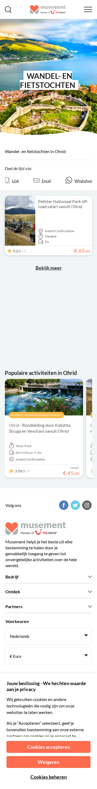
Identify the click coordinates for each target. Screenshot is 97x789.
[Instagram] (86, 505)
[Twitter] (74, 505)
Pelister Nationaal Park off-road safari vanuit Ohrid (63, 204)
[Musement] (48, 9)
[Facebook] (63, 505)
